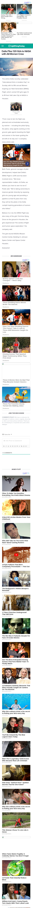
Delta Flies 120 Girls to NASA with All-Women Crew (16, 46)
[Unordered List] (15, 446)
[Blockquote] (17, 446)
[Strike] (10, 446)
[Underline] (8, 446)
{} (23, 446)
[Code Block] (19, 446)
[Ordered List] (13, 446)
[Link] (21, 446)
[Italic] (6, 446)
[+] (26, 446)
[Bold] (4, 446)
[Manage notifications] (3, 897)
